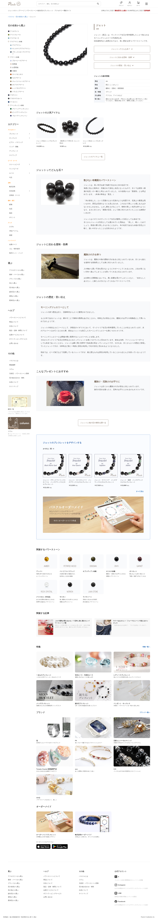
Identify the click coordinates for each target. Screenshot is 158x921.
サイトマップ (13, 386)
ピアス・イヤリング (16, 142)
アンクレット (13, 151)
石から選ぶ (13, 283)
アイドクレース (15, 35)
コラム (11, 369)
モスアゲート (16, 78)
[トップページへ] (14, 5)
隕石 (10, 213)
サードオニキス (17, 74)
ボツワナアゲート (18, 85)
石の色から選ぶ (14, 287)
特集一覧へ (146, 647)
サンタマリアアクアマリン (21, 48)
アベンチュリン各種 (17, 105)
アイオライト (14, 31)
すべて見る (140, 491)
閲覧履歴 (12, 365)
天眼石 (14, 71)
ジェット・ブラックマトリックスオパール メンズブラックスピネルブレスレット (54, 482)
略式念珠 (12, 186)
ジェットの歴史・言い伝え (120, 65)
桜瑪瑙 (14, 64)
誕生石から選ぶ (14, 292)
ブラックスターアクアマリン (21, 53)
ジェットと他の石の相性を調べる (93, 423)
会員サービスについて (16, 335)
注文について (13, 326)
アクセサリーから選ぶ (16, 270)
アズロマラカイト (16, 98)
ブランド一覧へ (145, 712)
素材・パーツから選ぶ (16, 274)
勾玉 (10, 177)
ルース (11, 173)
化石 (10, 209)
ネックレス (13, 138)
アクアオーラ (14, 38)
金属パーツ (13, 244)
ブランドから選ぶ (15, 279)
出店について (13, 382)
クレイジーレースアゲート (21, 81)
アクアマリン (16, 45)
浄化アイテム (13, 231)
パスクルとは (13, 360)
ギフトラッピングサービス (18, 339)
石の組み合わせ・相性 (16, 378)
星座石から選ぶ (14, 300)
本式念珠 (12, 191)
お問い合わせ (13, 343)
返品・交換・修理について (18, 330)
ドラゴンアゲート (18, 91)
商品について (13, 322)
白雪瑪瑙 (15, 67)
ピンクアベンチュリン (19, 112)
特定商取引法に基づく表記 (28, 917)
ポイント (12, 217)
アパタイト (14, 102)
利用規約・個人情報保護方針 (11, 917)
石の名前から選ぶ (14, 886)
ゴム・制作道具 (14, 249)
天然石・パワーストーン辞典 (19, 373)
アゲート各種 (14, 57)
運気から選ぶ (13, 296)
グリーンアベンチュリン (20, 109)
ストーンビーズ (14, 164)
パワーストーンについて (17, 317)
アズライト (14, 95)
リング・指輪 (13, 146)
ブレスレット (13, 134)
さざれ (11, 226)
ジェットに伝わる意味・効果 (121, 57)
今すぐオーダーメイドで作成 (65, 521)
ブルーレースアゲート (19, 60)
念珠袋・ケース (14, 195)
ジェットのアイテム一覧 (93, 157)
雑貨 (10, 235)
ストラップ (13, 155)
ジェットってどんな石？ (120, 49)
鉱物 (10, 204)
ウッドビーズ (13, 169)
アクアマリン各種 (16, 41)
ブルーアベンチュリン (19, 116)
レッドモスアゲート (19, 88)
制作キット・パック (16, 253)
